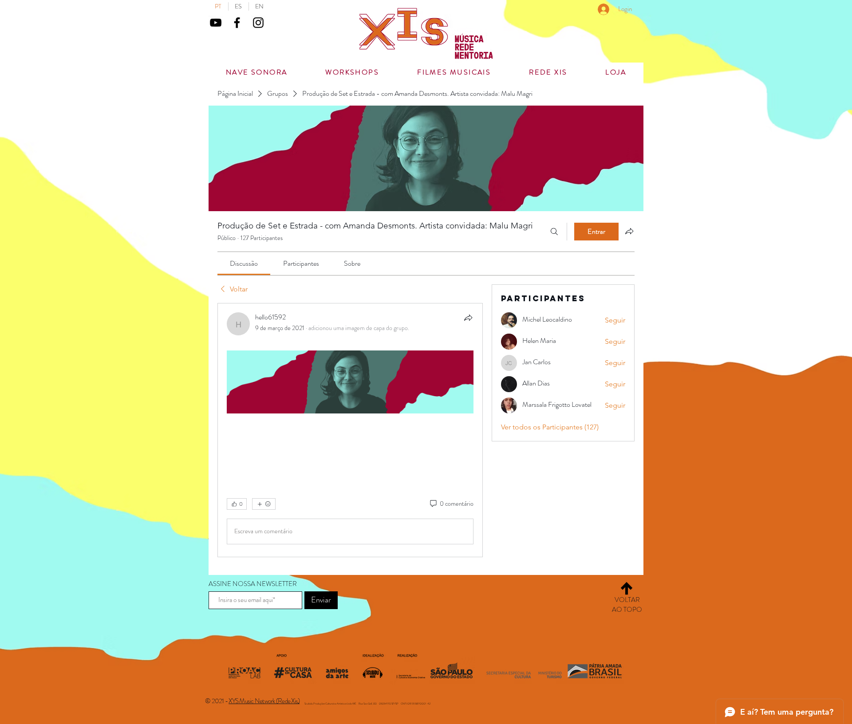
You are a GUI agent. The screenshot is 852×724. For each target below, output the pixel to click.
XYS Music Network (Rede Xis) (264, 701)
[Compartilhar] (468, 317)
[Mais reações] (264, 504)
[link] (244, 263)
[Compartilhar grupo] (629, 231)
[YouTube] (216, 23)
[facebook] (237, 23)
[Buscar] (554, 231)
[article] (350, 430)
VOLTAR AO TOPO (627, 604)
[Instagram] (258, 23)
